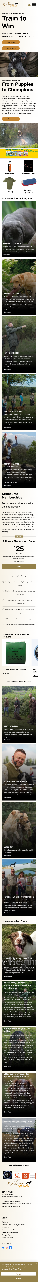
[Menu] (34, 4)
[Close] (35, 1264)
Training (5, 1222)
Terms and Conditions (10, 1232)
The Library (6, 1227)
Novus (17, 1206)
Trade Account (7, 1238)
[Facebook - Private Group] (10, 1247)
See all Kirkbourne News (19, 1165)
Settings (18, 1278)
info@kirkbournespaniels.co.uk (12, 1196)
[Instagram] (6, 1247)
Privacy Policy (7, 1235)
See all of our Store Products (19, 681)
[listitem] (9, 167)
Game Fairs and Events (10, 1230)
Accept (18, 1274)
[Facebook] (3, 1247)
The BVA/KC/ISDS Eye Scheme (14, 1225)
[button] (29, 4)
